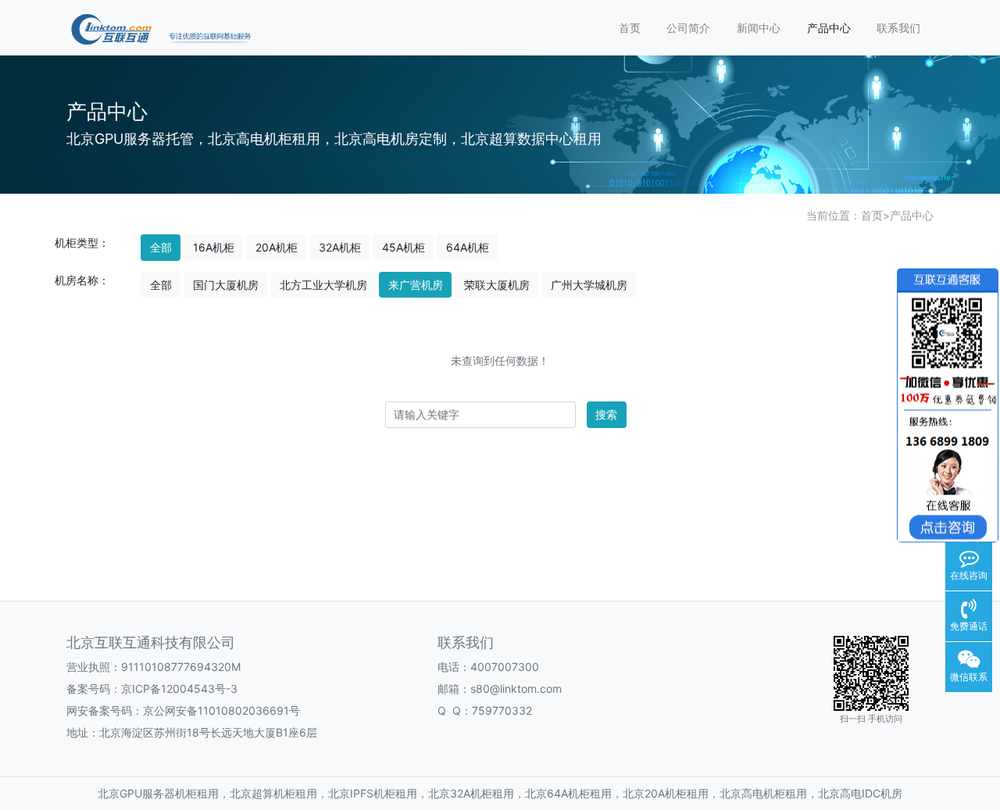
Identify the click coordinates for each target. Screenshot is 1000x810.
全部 (161, 247)
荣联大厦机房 (497, 284)
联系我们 (898, 27)
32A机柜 (340, 247)
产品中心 (829, 27)
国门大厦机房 (226, 284)
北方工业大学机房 (323, 284)
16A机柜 (213, 247)
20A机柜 (276, 247)
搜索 (606, 414)
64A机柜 (467, 247)
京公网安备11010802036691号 (221, 710)
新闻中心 (758, 27)
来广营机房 (415, 284)
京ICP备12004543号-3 (179, 688)
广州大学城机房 (589, 284)
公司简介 (688, 27)
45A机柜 (403, 247)
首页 (630, 27)
